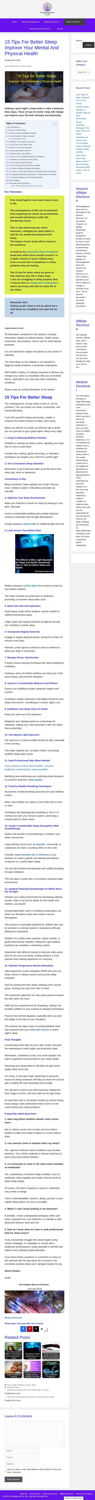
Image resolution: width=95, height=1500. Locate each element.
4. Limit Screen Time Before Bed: (20, 145)
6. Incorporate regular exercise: (19, 151)
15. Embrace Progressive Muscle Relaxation (25, 177)
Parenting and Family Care (40, 29)
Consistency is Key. (19, 139)
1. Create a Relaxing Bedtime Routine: (22, 133)
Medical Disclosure (13, 1318)
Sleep (34, 1385)
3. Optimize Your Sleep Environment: (22, 142)
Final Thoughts (14, 180)
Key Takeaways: (14, 127)
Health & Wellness (73, 22)
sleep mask (29, 524)
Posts (9, 1385)
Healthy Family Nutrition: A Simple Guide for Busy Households (83, 113)
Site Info (60, 29)
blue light (31, 585)
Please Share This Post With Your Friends (29, 186)
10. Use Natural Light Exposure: (21, 162)
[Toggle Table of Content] (54, 124)
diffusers (44, 854)
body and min (37, 1029)
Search (79, 40)
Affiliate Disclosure (67, 1494)
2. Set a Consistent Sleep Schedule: (21, 136)
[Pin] (29, 1328)
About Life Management (31, 22)
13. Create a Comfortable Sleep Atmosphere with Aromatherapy (33, 171)
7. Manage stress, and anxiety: (19, 154)
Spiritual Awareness (51, 22)
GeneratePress (42, 1496)
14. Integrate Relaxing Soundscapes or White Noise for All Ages (32, 174)
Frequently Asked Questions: (19, 183)
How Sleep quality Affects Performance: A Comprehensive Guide (30, 1397)
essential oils (27, 854)
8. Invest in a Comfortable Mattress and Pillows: (27, 157)
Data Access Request (84, 1494)
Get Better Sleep (13, 1387)
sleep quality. (35, 779)
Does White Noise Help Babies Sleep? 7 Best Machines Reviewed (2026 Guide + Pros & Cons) (83, 164)
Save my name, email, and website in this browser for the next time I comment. (34, 1470)
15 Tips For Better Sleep (17, 130)
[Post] (36, 1328)
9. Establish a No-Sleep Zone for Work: (23, 159)
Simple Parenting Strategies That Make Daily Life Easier (82, 128)
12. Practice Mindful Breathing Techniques (24, 168)
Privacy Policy (35, 1494)
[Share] (23, 1328)
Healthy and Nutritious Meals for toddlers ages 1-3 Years (28, 1390)
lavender (40, 844)
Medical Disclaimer (50, 1494)
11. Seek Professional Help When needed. (24, 165)
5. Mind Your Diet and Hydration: (20, 148)
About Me (23, 1494)
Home (14, 22)
